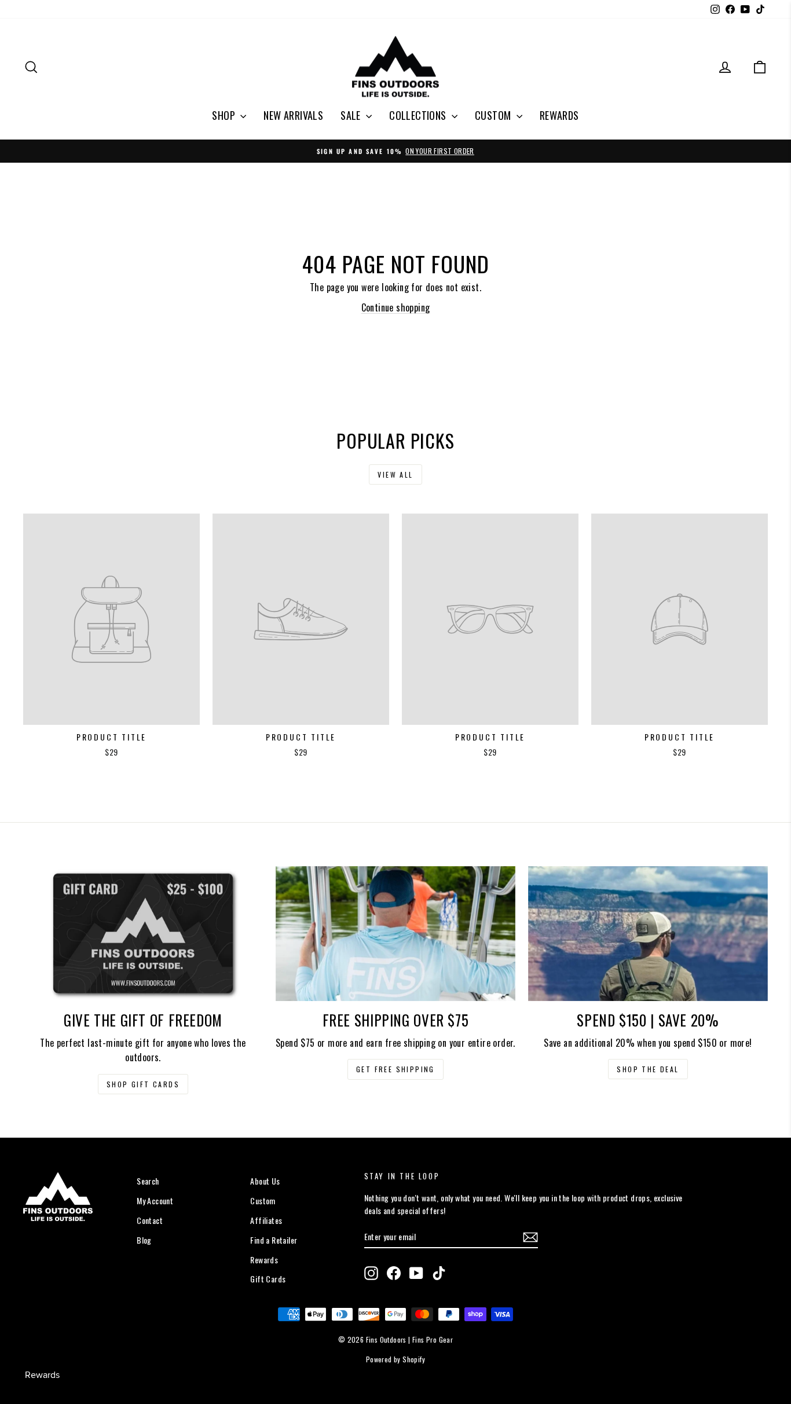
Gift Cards (267, 1279)
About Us (265, 1181)
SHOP (224, 115)
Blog (144, 1240)
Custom (262, 1200)
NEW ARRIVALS (293, 115)
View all (395, 474)
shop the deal (648, 1069)
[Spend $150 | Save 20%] (648, 933)
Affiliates (266, 1220)
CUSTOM (494, 115)
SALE (351, 115)
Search (148, 1181)
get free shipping (395, 1069)
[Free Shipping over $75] (395, 933)
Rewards (264, 1259)
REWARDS (559, 115)
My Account (155, 1200)
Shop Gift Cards (143, 1084)
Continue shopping (395, 307)
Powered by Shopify (395, 1359)
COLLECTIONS (419, 115)
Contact (150, 1220)
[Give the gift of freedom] (143, 933)
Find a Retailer (273, 1240)
